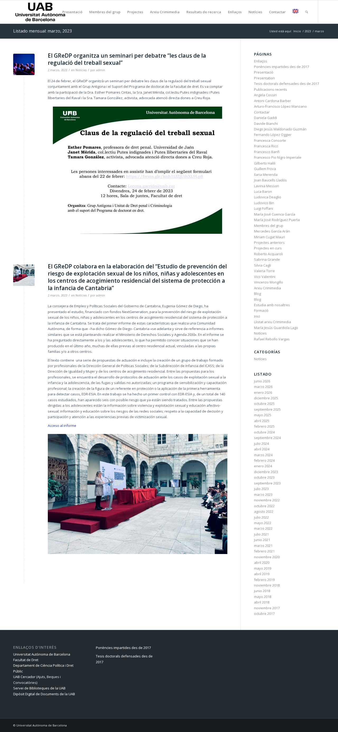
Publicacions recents (270, 89)
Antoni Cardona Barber (272, 100)
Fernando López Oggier (273, 134)
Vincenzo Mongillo (268, 282)
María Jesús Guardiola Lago (276, 327)
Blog (257, 293)
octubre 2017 (264, 613)
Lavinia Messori (266, 186)
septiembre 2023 (267, 483)
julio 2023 (261, 488)
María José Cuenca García (274, 214)
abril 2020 (261, 562)
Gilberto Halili (264, 163)
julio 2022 (261, 517)
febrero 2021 (264, 551)
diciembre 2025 (266, 398)
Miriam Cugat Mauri (269, 237)
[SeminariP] (24, 64)
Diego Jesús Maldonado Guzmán (280, 129)
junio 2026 (262, 381)
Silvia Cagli (262, 265)
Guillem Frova (265, 168)
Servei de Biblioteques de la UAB (39, 688)
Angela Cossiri (265, 95)
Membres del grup (268, 225)
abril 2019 (261, 573)
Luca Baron (263, 191)
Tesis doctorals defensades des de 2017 (286, 83)
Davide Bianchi (266, 123)
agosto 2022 (263, 511)
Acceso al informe (62, 425)
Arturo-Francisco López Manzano (280, 106)
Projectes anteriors (269, 242)
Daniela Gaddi (265, 117)
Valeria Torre (264, 270)
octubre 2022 (264, 506)
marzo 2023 (263, 494)
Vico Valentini (264, 276)
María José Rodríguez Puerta (277, 219)
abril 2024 (261, 449)
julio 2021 (261, 534)
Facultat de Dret (25, 659)
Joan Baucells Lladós (270, 180)
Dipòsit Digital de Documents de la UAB (44, 694)
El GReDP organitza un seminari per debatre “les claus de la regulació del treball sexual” (127, 59)
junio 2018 (262, 590)
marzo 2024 (263, 454)
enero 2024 (263, 466)
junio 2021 (262, 539)
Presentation (264, 78)
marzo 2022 (263, 528)
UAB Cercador (24, 676)
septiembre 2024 (267, 437)
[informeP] (24, 275)
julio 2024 (261, 443)
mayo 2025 (262, 415)
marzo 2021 (263, 545)
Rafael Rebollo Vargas (272, 339)
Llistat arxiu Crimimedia (272, 321)
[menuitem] (55, 12)
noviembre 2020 (267, 557)
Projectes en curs (268, 248)
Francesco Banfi (267, 151)
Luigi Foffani (263, 208)
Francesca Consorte (270, 140)
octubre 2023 (264, 477)
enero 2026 (263, 392)
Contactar (262, 112)
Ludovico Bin (264, 202)
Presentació (263, 72)
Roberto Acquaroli (268, 253)
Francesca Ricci (266, 146)
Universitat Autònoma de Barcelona (41, 654)
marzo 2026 (263, 386)
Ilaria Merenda (266, 174)
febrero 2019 (264, 579)
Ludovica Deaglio (267, 197)
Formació (261, 310)
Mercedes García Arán (272, 231)
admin (100, 70)
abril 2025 (261, 420)
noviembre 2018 (267, 585)
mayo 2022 (262, 522)
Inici (257, 316)
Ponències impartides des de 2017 (281, 66)
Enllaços (260, 61)
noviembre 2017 (267, 608)
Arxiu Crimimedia (267, 288)
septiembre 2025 (267, 409)
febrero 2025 (264, 426)
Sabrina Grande (267, 259)
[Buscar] (306, 12)
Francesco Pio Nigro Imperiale (277, 157)
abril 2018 (261, 602)
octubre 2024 (264, 432)
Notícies (81, 70)
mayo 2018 (262, 596)
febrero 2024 (264, 460)
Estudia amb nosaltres (272, 305)
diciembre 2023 (266, 471)
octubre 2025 (264, 403)
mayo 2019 (262, 568)
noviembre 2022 (267, 500)
